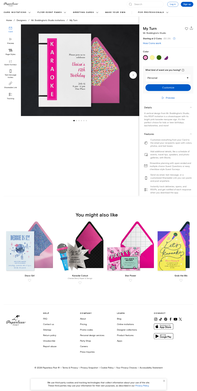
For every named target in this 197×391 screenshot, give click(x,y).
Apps (119, 341)
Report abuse (49, 346)
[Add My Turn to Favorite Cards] (186, 29)
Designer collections (127, 330)
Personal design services (92, 335)
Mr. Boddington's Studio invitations (48, 20)
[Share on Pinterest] (165, 319)
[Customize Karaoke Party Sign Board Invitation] (80, 70)
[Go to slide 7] (86, 120)
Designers (21, 20)
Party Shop (85, 341)
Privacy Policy (142, 385)
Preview (10, 43)
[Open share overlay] (191, 28)
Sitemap (47, 330)
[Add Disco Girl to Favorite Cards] (29, 280)
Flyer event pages (50, 12)
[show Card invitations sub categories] (29, 13)
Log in (173, 4)
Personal (152, 77)
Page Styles (11, 54)
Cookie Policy (107, 367)
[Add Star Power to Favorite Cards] (130, 280)
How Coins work (152, 43)
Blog (119, 318)
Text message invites (10, 76)
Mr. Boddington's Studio (154, 33)
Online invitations (125, 324)
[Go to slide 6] (83, 120)
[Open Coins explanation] (174, 38)
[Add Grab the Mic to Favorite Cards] (181, 280)
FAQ (45, 318)
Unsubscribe (49, 341)
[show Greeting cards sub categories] (97, 13)
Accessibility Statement (151, 367)
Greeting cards (83, 12)
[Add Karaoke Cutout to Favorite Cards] (80, 283)
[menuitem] (17, 12)
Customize (168, 87)
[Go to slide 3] (76, 120)
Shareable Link (10, 87)
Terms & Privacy (70, 367)
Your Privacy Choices (126, 367)
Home (9, 20)
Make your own (115, 12)
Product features (125, 335)
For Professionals (151, 12)
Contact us (48, 324)
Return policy (49, 335)
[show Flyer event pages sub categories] (65, 13)
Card (10, 32)
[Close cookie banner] (164, 381)
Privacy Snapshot (89, 367)
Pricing (83, 324)
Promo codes (86, 330)
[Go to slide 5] (81, 120)
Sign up (187, 4)
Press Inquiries (87, 352)
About (83, 318)
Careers (84, 346)
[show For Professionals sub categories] (167, 13)
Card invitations (15, 12)
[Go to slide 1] (74, 120)
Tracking (10, 98)
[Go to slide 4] (79, 120)
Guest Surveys (10, 65)
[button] (183, 70)
